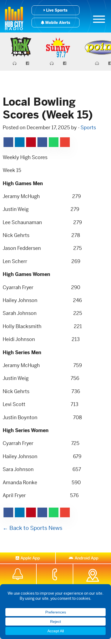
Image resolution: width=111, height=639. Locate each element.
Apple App (30, 558)
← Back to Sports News (32, 528)
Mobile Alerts (57, 22)
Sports (88, 127)
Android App (86, 558)
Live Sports (56, 10)
